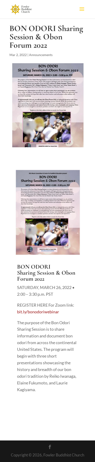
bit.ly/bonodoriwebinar (38, 311)
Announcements (41, 55)
